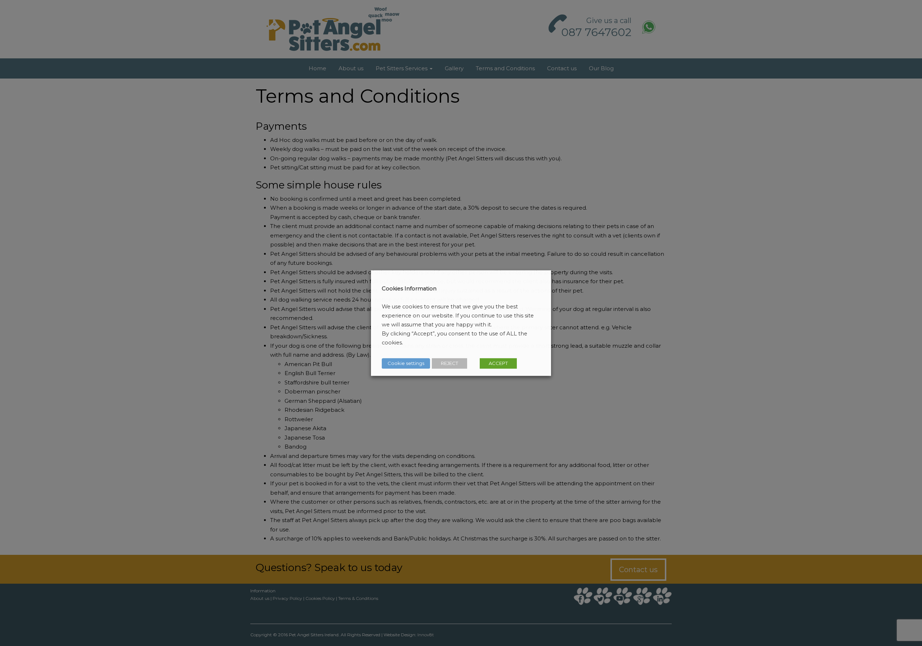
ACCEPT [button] (498, 363)
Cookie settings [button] (406, 363)
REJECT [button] (449, 363)
